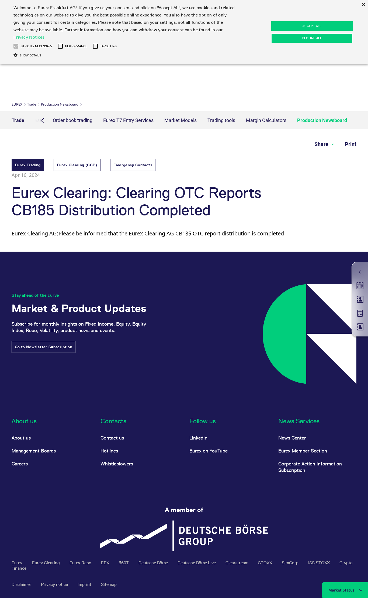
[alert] (184, 32)
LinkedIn (198, 438)
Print (350, 144)
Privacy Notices (28, 37)
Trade (31, 104)
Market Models (180, 120)
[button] (16, 46)
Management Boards (34, 451)
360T (124, 562)
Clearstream (237, 562)
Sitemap (109, 584)
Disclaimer (22, 584)
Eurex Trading (28, 165)
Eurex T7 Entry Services (128, 120)
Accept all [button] (312, 26)
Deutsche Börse (153, 562)
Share (322, 144)
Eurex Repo (81, 562)
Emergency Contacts (132, 165)
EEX (105, 562)
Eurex (17, 104)
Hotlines (109, 451)
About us (21, 438)
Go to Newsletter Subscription (43, 347)
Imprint (85, 584)
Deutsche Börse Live (197, 562)
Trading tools (221, 120)
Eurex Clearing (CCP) (77, 165)
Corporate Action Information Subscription (310, 467)
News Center (292, 438)
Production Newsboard (59, 104)
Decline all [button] (312, 38)
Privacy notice (55, 584)
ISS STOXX (319, 562)
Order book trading (72, 120)
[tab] (28, 165)
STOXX (265, 562)
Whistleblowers (116, 464)
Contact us (112, 438)
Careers (20, 464)
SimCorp (291, 562)
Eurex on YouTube (208, 451)
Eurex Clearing (46, 562)
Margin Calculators (266, 120)
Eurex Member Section (302, 451)
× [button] (363, 5)
